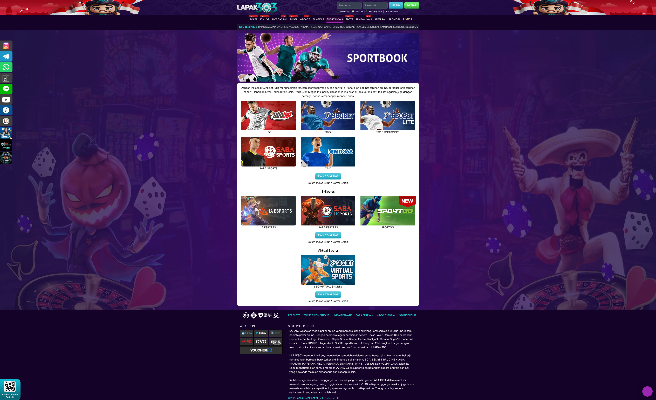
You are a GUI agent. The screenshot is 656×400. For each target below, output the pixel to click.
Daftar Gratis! (340, 182)
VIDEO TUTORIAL (386, 315)
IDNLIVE (264, 18)
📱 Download (343, 11)
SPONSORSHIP (407, 315)
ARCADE (305, 18)
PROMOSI (394, 19)
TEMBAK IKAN (364, 18)
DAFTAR (411, 5)
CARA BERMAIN (364, 315)
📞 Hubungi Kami (374, 11)
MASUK (396, 5)
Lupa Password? (392, 11)
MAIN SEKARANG (328, 176)
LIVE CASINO (279, 18)
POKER (253, 18)
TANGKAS (318, 19)
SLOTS (349, 18)
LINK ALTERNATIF (342, 315)
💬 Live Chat (358, 11)
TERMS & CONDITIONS (316, 315)
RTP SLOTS (294, 315)
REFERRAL (380, 19)
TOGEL (293, 18)
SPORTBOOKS (335, 19)
